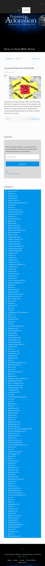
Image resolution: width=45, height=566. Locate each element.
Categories (9, 58)
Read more (35, 119)
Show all (36, 58)
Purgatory (11, 463)
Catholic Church (13, 239)
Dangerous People (14, 282)
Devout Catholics (13, 294)
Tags (17, 58)
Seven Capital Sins (14, 493)
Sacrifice (10, 481)
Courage (10, 271)
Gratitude (11, 356)
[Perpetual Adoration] (22, 3)
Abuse (10, 193)
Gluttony (11, 346)
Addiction (11, 196)
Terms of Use (22, 562)
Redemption (12, 467)
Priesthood (11, 461)
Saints (10, 483)
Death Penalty (12, 289)
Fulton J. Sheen (13, 337)
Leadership (11, 390)
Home (9, 560)
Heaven (10, 367)
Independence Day (14, 381)
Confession (11, 267)
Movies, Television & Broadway (18, 429)
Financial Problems (14, 326)
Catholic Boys (12, 237)
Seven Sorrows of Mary (15, 495)
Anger (10, 207)
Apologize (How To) (14, 212)
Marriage (11, 404)
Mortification (12, 422)
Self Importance (13, 490)
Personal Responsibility (15, 445)
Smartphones (12, 504)
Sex (9, 497)
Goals (10, 349)
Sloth (9, 502)
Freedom (11, 333)
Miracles (11, 415)
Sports (10, 506)
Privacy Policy (31, 560)
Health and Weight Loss (15, 362)
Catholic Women (13, 251)
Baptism (10, 221)
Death (10, 287)
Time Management (14, 525)
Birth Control (12, 225)
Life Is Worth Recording (16, 397)
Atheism (10, 216)
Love (9, 399)
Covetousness (12, 273)
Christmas (11, 260)
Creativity (11, 276)
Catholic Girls (12, 241)
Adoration (11, 198)
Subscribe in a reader (13, 173)
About (15, 560)
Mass (9, 406)
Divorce (10, 301)
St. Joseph (11, 509)
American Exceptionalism (16, 203)
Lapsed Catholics (13, 388)
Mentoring (11, 413)
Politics (10, 447)
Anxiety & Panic (13, 209)
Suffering (11, 511)
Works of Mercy (13, 536)
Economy (11, 305)
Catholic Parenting (14, 246)
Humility (11, 376)
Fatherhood (11, 319)
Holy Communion (14, 372)
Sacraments (11, 477)
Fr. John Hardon (13, 330)
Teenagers (11, 520)
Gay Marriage (12, 340)
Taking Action (12, 515)
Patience (10, 438)
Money (10, 420)
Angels (10, 205)
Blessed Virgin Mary (14, 230)
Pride (9, 458)
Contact (26, 10)
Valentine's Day (13, 527)
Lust (9, 401)
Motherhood (12, 426)
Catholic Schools (13, 248)
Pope (9, 449)
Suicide (10, 513)
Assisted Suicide (13, 214)
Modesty (11, 417)
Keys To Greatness (14, 383)
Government (12, 351)
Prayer (10, 456)
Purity (10, 465)
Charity (10, 255)
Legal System (12, 392)
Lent (9, 394)
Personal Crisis (13, 440)
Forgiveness (12, 328)
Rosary (10, 474)
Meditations (12, 408)
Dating (10, 285)
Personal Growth (13, 442)
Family (10, 317)
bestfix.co (23, 557)
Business (11, 235)
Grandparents (12, 353)
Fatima (10, 321)
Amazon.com (12, 200)
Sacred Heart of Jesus (14, 479)
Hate (9, 360)
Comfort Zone (12, 262)
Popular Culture (13, 451)
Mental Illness (12, 410)
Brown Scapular (13, 232)
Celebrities (11, 253)
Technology (12, 518)
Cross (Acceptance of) (15, 280)
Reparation (11, 470)
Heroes (10, 369)
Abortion (11, 191)
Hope (9, 374)
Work (9, 534)
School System (13, 488)
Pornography (12, 454)
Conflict (10, 269)
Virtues (10, 529)
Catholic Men (12, 244)
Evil (9, 310)
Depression (11, 292)
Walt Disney (12, 531)
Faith (9, 314)
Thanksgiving (12, 522)
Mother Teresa (12, 424)
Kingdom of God (13, 385)
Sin (9, 499)
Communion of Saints (15, 264)
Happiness (11, 358)
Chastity (10, 257)
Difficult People (13, 296)
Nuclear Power (12, 433)
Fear (9, 324)
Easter (10, 303)
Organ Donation (13, 436)
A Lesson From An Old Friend (19, 68)
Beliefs (10, 223)
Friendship (11, 335)
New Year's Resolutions (15, 431)
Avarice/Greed (12, 219)
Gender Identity (13, 342)
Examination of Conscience (17, 312)
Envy (9, 308)
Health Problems (13, 365)
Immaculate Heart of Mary (16, 378)
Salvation (11, 486)
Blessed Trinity (13, 228)
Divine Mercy (12, 298)
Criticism (11, 278)
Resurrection (12, 472)
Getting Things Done (15, 344)
